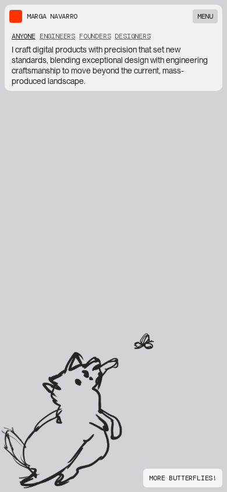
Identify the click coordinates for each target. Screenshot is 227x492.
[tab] (24, 36)
